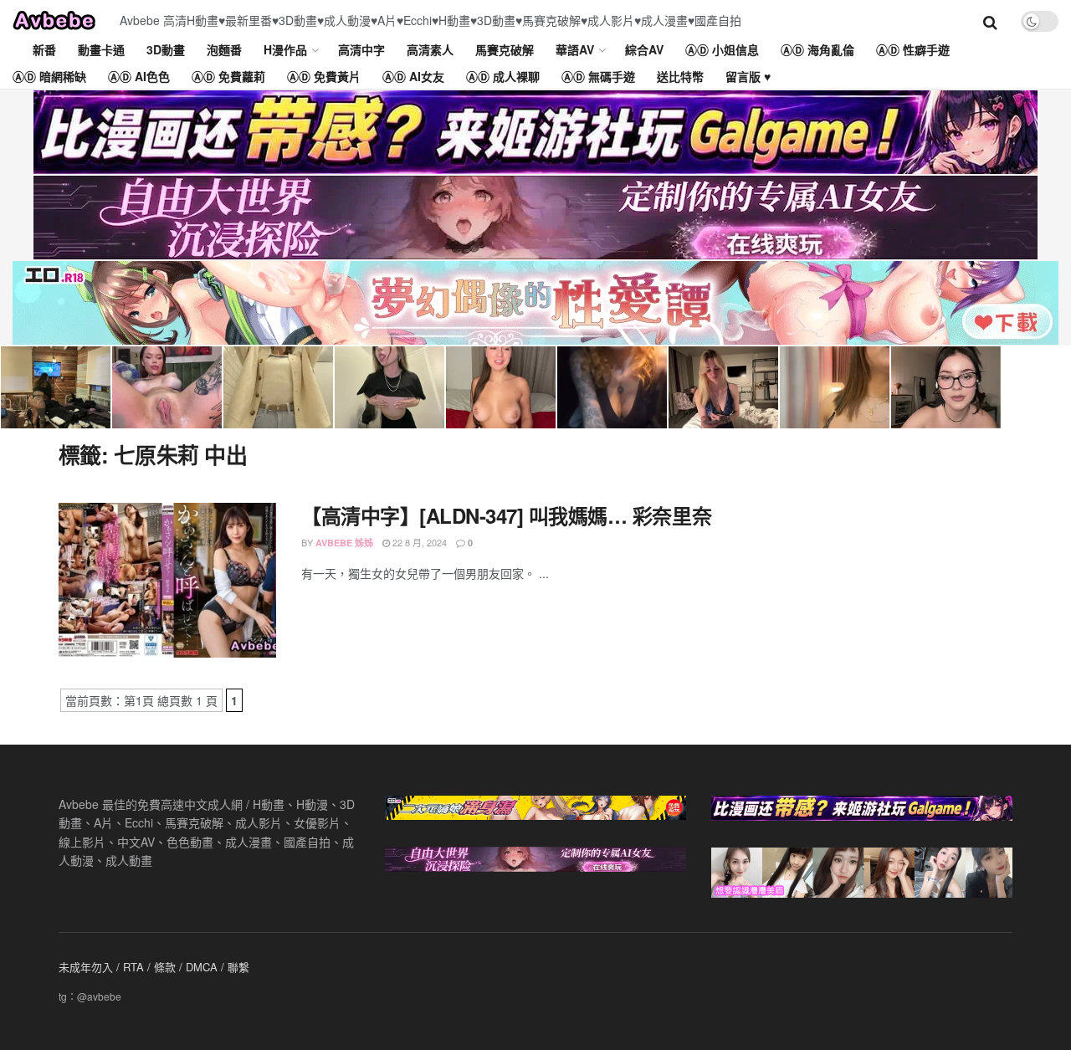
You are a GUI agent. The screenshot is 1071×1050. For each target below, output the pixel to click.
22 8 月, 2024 (418, 542)
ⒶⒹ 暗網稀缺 (49, 76)
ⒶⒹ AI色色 (139, 76)
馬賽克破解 (504, 49)
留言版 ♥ (748, 76)
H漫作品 (285, 49)
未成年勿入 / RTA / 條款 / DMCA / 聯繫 (154, 967)
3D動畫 (165, 49)
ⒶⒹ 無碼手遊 (598, 76)
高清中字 (361, 49)
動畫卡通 (101, 49)
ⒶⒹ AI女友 (413, 76)
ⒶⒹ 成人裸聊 (503, 76)
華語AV (575, 49)
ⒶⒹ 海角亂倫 (817, 49)
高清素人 (430, 49)
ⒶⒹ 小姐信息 (722, 49)
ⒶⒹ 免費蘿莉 (228, 76)
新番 (44, 49)
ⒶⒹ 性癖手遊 (913, 49)
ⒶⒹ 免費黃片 (324, 76)
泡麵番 (224, 49)
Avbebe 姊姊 (344, 542)
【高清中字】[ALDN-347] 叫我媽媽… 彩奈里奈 (506, 515)
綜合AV (644, 49)
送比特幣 (680, 76)
